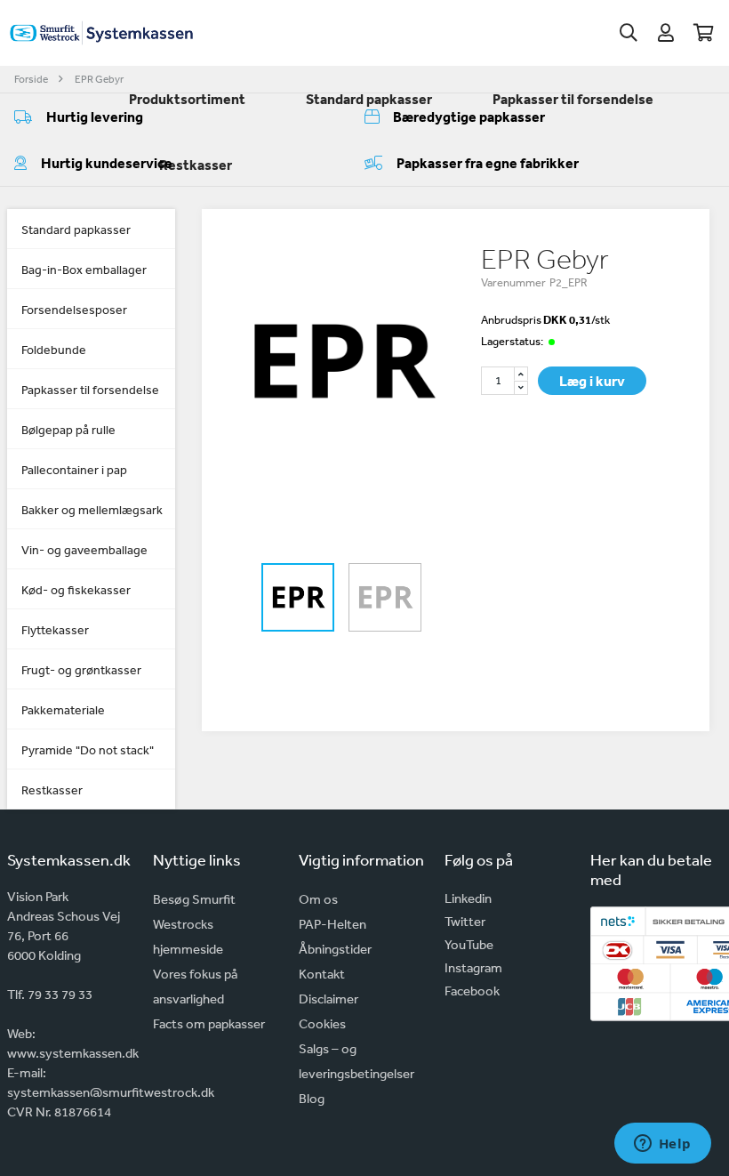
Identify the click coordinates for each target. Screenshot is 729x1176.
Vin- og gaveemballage (84, 550)
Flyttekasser (55, 630)
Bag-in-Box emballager (84, 270)
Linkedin (468, 898)
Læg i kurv (592, 381)
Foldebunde (53, 350)
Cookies (322, 1023)
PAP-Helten (332, 923)
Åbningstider (335, 948)
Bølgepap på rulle (68, 430)
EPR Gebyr (99, 79)
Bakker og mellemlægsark (92, 510)
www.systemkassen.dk (73, 1052)
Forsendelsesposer (74, 310)
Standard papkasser (76, 230)
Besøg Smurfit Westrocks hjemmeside (194, 923)
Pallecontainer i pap (74, 470)
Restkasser (52, 790)
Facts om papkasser (209, 1023)
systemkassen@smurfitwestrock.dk (110, 1091)
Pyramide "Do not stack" (87, 750)
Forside (31, 79)
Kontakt (322, 973)
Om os (318, 898)
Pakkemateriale (63, 710)
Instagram (473, 967)
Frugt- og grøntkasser (81, 670)
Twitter (465, 921)
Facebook (472, 990)
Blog (311, 1098)
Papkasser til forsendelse (90, 390)
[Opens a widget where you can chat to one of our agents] (662, 1145)
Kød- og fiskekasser (76, 590)
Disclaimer (328, 998)
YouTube (469, 944)
